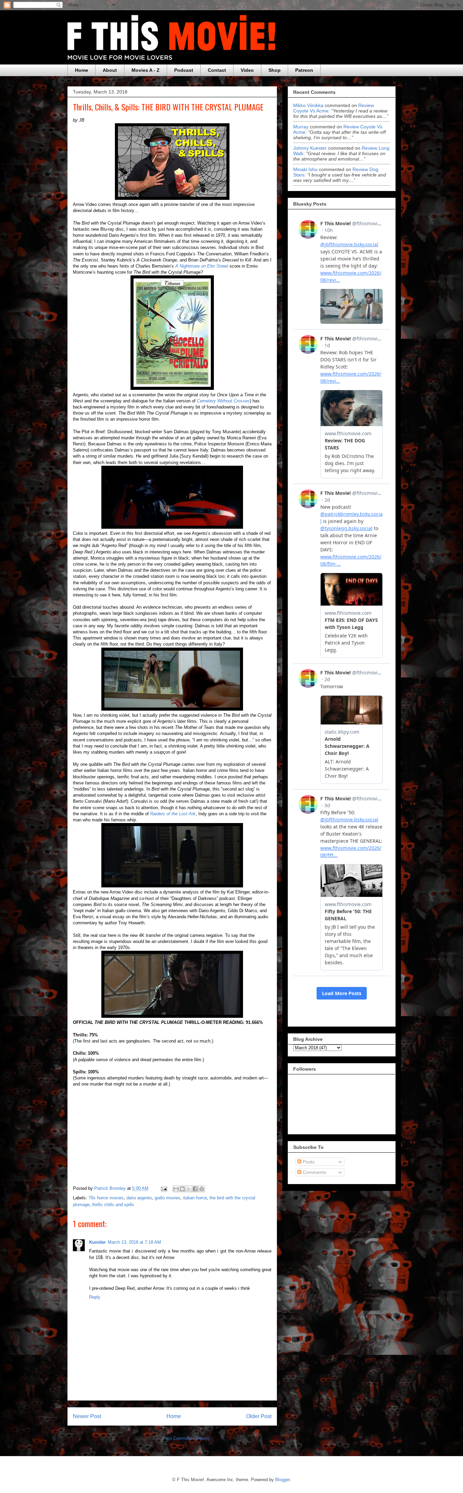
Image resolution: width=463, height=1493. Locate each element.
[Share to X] (188, 1188)
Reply (94, 1297)
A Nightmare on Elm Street (201, 266)
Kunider (97, 1242)
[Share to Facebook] (195, 1188)
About (110, 70)
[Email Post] (163, 1188)
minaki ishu (305, 169)
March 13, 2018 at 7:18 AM (134, 1242)
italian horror (195, 1197)
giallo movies (167, 1197)
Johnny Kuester (310, 148)
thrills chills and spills (113, 1204)
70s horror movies (106, 1197)
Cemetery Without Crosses (223, 400)
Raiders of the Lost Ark (173, 813)
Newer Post (87, 1416)
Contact (217, 70)
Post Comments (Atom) (186, 1438)
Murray (300, 126)
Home (81, 70)
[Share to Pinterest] (201, 1188)
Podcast (183, 70)
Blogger (282, 1479)
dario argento (139, 1197)
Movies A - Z (146, 70)
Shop (274, 70)
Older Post (258, 1416)
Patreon (304, 70)
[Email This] (176, 1188)
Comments (313, 1172)
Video (247, 70)
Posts (308, 1161)
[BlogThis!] (182, 1188)
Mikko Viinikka (308, 105)
